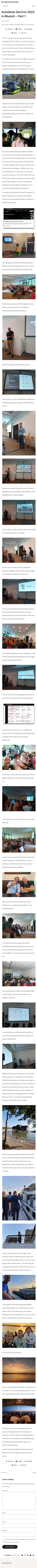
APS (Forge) (5, 24)
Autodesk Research (20, 24)
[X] (25, 1555)
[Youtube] (30, 1555)
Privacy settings (6, 1563)
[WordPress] (33, 1555)
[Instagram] (27, 1555)
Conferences (30, 24)
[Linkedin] (22, 1555)
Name (4, 1513)
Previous (5, 6)
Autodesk (11, 24)
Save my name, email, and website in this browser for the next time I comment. (20, 1540)
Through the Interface (10, 2)
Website (4, 1530)
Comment (5, 1491)
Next (33, 6)
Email (4, 1522)
